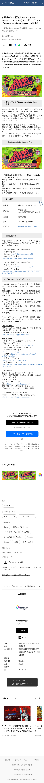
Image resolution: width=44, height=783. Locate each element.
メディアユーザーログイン (22, 423)
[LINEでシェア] (19, 45)
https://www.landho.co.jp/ (27, 226)
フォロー (22, 631)
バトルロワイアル (10, 532)
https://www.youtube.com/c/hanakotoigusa (17, 258)
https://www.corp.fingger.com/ (13, 352)
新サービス (27, 542)
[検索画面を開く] (41, 2)
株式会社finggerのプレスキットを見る (16, 575)
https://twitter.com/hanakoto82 (22, 254)
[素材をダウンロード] (25, 45)
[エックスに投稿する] (10, 45)
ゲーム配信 (25, 532)
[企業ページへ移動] (22, 608)
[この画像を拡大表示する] (10, 475)
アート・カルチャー (26, 516)
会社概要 (7, 760)
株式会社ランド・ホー (21, 527)
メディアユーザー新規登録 (22, 434)
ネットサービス (9, 516)
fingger (6, 527)
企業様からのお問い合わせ (22, 770)
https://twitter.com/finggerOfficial (14, 360)
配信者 (16, 542)
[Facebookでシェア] (15, 45)
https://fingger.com (26, 345)
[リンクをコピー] (30, 45)
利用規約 (36, 760)
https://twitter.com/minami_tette (22, 267)
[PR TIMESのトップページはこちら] (9, 3)
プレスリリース (16, 586)
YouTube (19, 537)
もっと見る (38, 698)
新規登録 (34, 3)
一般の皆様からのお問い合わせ (22, 775)
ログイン (27, 3)
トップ (5, 586)
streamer (6, 542)
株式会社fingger (30, 586)
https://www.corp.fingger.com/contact (15, 334)
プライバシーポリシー (22, 760)
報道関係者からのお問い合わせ (22, 765)
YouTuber (30, 537)
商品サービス (9, 505)
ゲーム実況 (8, 537)
